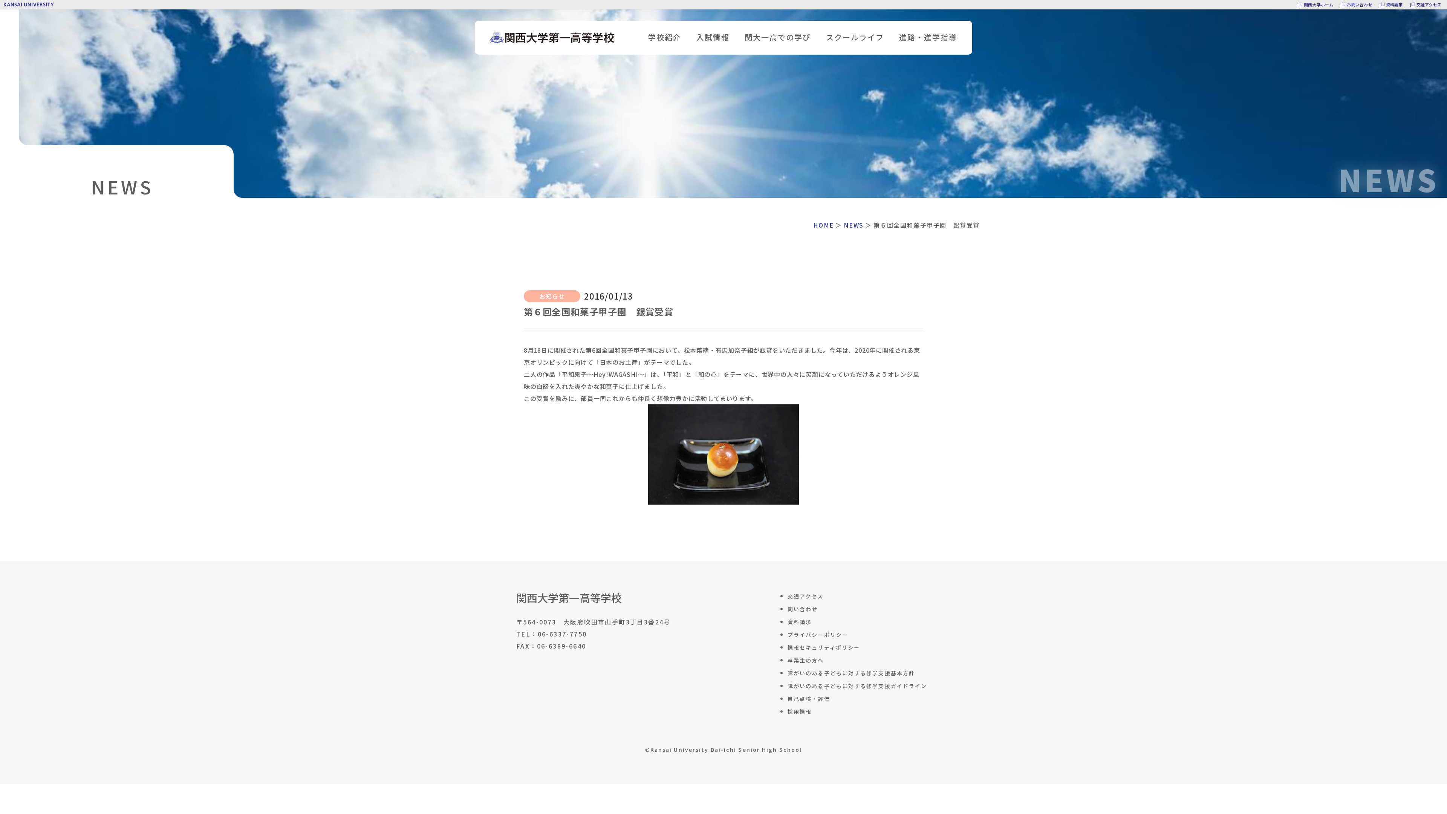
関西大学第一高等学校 (569, 597)
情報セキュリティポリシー (824, 647)
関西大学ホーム (1319, 5)
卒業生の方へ (806, 660)
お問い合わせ (1359, 5)
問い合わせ (803, 609)
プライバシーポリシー (818, 634)
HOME (823, 225)
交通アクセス (1428, 5)
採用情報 (800, 711)
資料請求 (1394, 5)
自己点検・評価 (809, 698)
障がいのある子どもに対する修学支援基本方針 (851, 673)
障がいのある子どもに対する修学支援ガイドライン (857, 686)
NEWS (853, 225)
